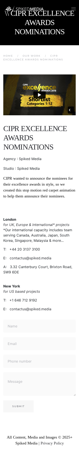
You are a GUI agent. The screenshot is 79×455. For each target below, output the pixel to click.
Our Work (32, 55)
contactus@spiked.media (30, 258)
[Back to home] (25, 9)
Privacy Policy (52, 443)
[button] (73, 9)
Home (8, 55)
